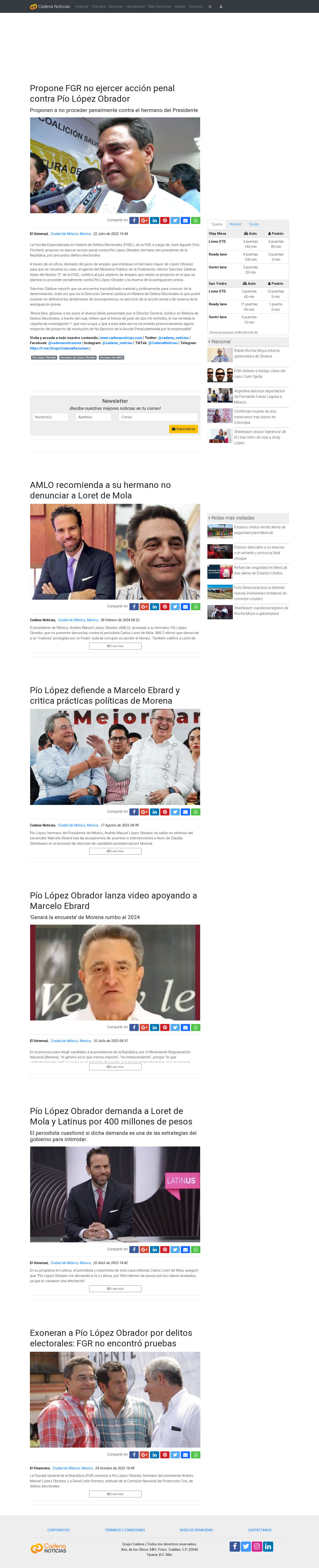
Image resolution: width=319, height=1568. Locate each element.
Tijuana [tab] (216, 224)
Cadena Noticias (53, 6)
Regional (81, 6)
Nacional (115, 6)
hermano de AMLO (111, 357)
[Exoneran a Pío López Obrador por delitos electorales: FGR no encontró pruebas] (185, 1454)
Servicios (196, 6)
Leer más (117, 646)
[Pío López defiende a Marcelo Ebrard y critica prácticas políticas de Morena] (185, 811)
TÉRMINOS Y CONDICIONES (125, 1530)
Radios (180, 6)
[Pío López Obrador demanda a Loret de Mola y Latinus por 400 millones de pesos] (185, 1249)
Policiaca (99, 6)
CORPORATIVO (58, 1530)
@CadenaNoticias (163, 343)
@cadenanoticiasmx (65, 343)
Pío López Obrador (44, 357)
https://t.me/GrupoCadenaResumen (59, 348)
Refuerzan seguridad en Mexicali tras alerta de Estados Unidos (260, 570)
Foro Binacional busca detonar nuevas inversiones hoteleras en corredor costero (260, 593)
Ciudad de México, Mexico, (71, 234)
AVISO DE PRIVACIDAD (196, 1530)
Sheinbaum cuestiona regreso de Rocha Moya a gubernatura (261, 611)
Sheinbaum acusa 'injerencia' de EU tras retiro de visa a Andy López (260, 437)
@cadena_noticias (173, 338)
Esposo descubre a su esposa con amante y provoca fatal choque (259, 553)
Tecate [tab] (254, 224)
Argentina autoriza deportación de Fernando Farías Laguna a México (259, 396)
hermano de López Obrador (78, 357)
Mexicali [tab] (235, 224)
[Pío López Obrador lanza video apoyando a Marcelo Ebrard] (185, 1027)
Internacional (135, 6)
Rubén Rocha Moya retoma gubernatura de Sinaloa (257, 353)
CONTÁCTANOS (260, 1530)
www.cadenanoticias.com (121, 338)
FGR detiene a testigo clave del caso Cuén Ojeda (259, 374)
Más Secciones (160, 6)
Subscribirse (185, 429)
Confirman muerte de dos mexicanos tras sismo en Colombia (255, 417)
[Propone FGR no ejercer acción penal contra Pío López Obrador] (185, 220)
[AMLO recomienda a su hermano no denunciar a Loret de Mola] (185, 606)
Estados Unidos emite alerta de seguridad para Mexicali (260, 530)
